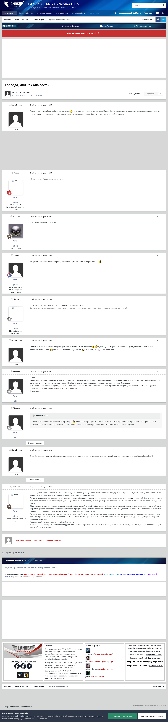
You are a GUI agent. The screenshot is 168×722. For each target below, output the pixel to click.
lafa (86, 661)
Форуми (10, 13)
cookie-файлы (19, 716)
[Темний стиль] (163, 13)
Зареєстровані (37, 577)
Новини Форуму (54, 26)
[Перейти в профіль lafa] (88, 658)
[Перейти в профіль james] (88, 673)
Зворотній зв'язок (11, 707)
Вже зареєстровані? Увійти (127, 13)
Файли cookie (26, 707)
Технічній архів (35, 95)
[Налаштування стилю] (158, 13)
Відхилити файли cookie (151, 716)
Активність (80, 13)
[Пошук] (163, 5)
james (87, 676)
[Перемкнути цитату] (34, 416)
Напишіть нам (154, 658)
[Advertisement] (84, 58)
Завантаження (45, 13)
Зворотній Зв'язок (154, 655)
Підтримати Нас (126, 26)
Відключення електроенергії (81, 33)
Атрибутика (27, 13)
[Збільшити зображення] (71, 111)
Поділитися (135, 94)
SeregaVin (89, 654)
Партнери (63, 13)
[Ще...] (158, 105)
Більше (96, 13)
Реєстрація (149, 13)
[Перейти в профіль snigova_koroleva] (88, 665)
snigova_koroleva (92, 669)
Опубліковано (41, 105)
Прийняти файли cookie (123, 716)
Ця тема (155, 5)
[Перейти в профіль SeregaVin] (88, 650)
